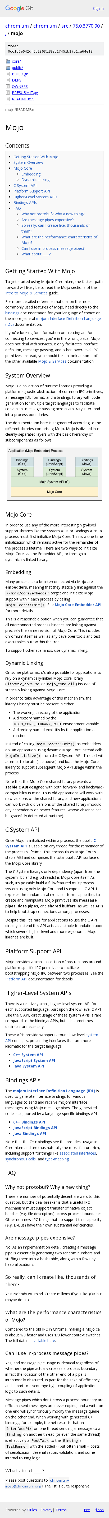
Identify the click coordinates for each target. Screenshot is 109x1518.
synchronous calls (20, 1158)
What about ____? (36, 253)
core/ (16, 61)
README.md (23, 98)
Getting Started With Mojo (35, 156)
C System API (25, 185)
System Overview (28, 162)
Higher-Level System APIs (35, 196)
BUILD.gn (20, 73)
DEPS (16, 80)
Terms (61, 1509)
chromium (17, 26)
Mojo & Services (52, 361)
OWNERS (20, 86)
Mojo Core (22, 168)
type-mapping (57, 1158)
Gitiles (32, 1509)
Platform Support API (31, 191)
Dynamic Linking (35, 179)
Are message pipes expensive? (47, 219)
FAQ (17, 208)
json (99, 1509)
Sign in (98, 8)
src (64, 26)
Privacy (46, 1509)
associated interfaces (78, 1153)
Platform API (16, 978)
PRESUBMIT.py (25, 92)
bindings (12, 312)
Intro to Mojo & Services (26, 292)
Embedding (30, 174)
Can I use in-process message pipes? (52, 248)
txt (87, 1509)
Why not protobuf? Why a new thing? (52, 213)
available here (43, 1340)
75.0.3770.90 (86, 26)
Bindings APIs (25, 202)
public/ (17, 67)
